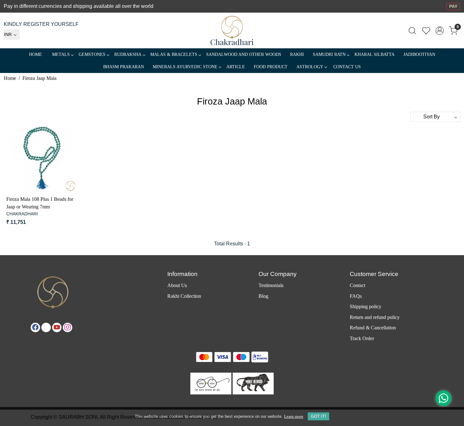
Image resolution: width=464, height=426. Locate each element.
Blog (263, 296)
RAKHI (297, 54)
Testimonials (271, 285)
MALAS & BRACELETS (173, 54)
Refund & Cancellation (373, 327)
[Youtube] (57, 327)
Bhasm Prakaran (123, 66)
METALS (61, 54)
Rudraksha (127, 54)
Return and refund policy (375, 317)
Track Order (362, 338)
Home (35, 54)
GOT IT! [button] (318, 416)
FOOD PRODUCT (271, 66)
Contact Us (347, 66)
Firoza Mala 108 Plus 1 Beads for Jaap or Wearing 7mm (39, 202)
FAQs (356, 296)
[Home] (232, 30)
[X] (46, 327)
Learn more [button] (293, 416)
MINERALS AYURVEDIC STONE (185, 66)
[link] (412, 30)
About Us (177, 285)
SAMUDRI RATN (329, 54)
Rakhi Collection (184, 296)
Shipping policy (365, 306)
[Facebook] (35, 327)
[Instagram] (67, 327)
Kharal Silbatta (374, 54)
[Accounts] (439, 31)
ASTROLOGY (309, 66)
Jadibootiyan (419, 54)
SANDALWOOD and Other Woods (243, 54)
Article (235, 66)
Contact (357, 285)
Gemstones (92, 54)
